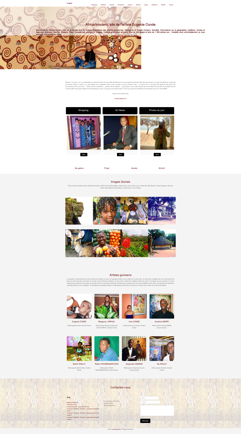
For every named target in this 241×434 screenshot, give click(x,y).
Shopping (94, 5)
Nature (171, 5)
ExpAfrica (154, 5)
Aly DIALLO (162, 363)
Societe (112, 5)
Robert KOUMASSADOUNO (107, 363)
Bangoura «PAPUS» (106, 321)
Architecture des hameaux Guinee (159, 257)
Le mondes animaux (73, 257)
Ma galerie (121, 5)
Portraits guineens (99, 224)
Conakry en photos (127, 224)
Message (145, 421)
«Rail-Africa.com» (72, 404)
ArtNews (103, 5)
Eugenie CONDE (79, 321)
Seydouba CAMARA (134, 363)
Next (83, 154)
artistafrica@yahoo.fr (120, 98)
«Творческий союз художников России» (78, 407)
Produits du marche (100, 257)
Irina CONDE (134, 321)
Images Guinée (71, 224)
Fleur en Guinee (127, 257)
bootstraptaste (116, 429)
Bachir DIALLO (79, 363)
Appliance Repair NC (72, 402)
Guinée (130, 5)
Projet (106, 168)
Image (146, 5)
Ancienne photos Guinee (156, 224)
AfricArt (163, 5)
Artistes (138, 5)
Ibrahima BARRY (162, 321)
